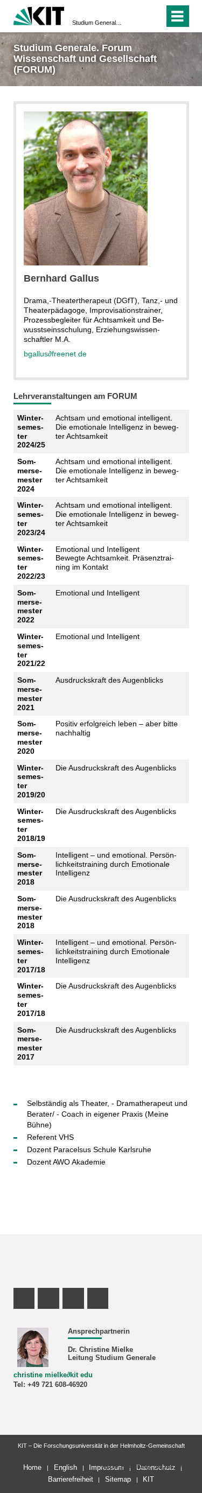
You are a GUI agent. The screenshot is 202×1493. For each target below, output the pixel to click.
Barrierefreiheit (70, 1479)
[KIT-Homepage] (39, 14)
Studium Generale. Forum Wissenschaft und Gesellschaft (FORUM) (97, 22)
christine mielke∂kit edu (53, 1375)
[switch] (154, 16)
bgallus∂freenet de (55, 353)
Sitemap (118, 1479)
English (65, 1467)
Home (32, 1467)
